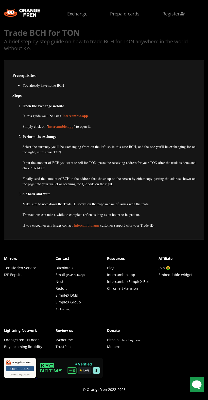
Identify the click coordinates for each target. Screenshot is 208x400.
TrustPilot (64, 346)
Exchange (77, 14)
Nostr (60, 281)
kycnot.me (64, 339)
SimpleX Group (68, 302)
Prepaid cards (125, 14)
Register (173, 14)
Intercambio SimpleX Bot (128, 281)
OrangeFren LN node (22, 339)
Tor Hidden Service (20, 267)
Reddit (61, 288)
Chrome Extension (122, 288)
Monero (113, 346)
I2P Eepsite (13, 274)
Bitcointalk (64, 267)
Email (60, 274)
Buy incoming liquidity (23, 346)
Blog (110, 267)
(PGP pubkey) (75, 275)
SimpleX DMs (67, 295)
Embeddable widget (176, 274)
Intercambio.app (75, 115)
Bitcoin (124, 339)
